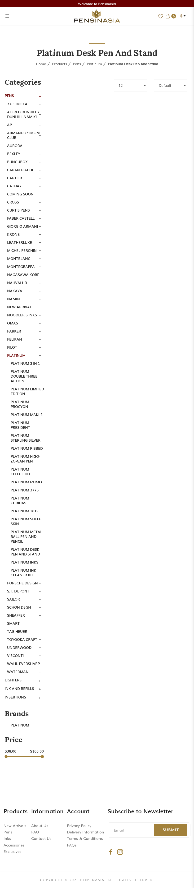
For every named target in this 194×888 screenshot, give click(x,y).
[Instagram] (120, 851)
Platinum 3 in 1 (25, 363)
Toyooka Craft (22, 639)
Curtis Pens (18, 210)
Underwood (19, 647)
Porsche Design (22, 582)
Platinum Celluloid (20, 471)
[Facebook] (111, 851)
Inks (7, 838)
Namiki (13, 298)
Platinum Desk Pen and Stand (133, 63)
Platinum (94, 63)
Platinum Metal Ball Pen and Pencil (26, 536)
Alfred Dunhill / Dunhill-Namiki (23, 114)
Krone (13, 234)
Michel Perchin (22, 250)
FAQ (35, 832)
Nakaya (14, 290)
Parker (14, 330)
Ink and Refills (19, 688)
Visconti (15, 655)
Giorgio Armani (22, 226)
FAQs (72, 845)
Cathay (14, 185)
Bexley (13, 153)
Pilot (12, 347)
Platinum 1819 (25, 510)
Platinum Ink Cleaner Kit (23, 572)
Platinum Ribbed (27, 448)
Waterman (18, 671)
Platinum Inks (24, 561)
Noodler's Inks (22, 314)
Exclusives (13, 851)
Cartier (14, 177)
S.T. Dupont (18, 590)
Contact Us (41, 838)
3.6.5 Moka (17, 103)
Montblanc (18, 258)
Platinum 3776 (25, 489)
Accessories (14, 845)
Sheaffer (16, 615)
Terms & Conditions (85, 838)
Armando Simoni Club (23, 135)
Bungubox (17, 161)
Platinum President (20, 425)
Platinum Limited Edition (27, 391)
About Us (39, 825)
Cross (13, 201)
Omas (12, 322)
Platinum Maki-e (27, 414)
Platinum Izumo (26, 481)
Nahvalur (17, 282)
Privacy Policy (79, 825)
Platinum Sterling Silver (25, 438)
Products (59, 63)
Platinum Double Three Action (24, 376)
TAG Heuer (17, 631)
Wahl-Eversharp (23, 663)
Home (41, 63)
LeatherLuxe (19, 242)
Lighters (13, 679)
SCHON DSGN (19, 607)
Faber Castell (21, 218)
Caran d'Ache (20, 169)
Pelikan (14, 339)
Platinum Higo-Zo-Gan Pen (25, 458)
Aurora (14, 145)
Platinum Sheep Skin (26, 521)
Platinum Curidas (20, 500)
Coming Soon (20, 193)
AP (9, 124)
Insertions (15, 696)
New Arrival (19, 306)
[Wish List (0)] (160, 16)
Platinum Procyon (20, 404)
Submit (171, 829)
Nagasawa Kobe (23, 274)
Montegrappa (21, 266)
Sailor (13, 598)
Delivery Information (85, 832)
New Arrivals (15, 825)
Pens (77, 63)
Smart (13, 623)
